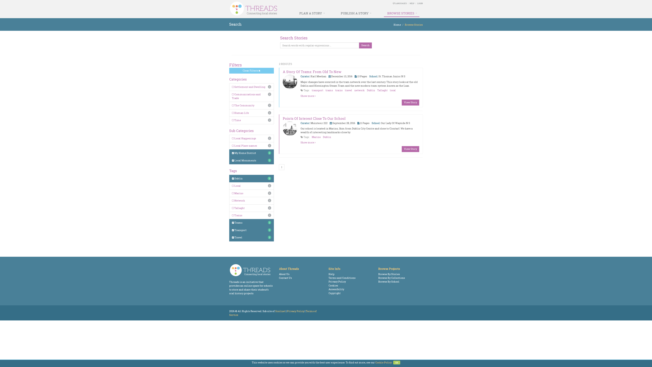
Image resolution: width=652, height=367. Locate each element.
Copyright (335, 293)
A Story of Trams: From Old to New (312, 71)
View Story (410, 102)
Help (412, 3)
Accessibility (336, 289)
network (359, 90)
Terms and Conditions (342, 277)
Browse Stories (400, 13)
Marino (238, 193)
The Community (244, 105)
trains (339, 90)
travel (348, 90)
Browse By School (388, 281)
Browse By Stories (389, 274)
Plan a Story (310, 13)
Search (365, 45)
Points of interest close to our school (314, 118)
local (393, 90)
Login (420, 3)
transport (317, 90)
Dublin (238, 178)
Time (237, 120)
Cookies (333, 285)
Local (237, 185)
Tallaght (239, 208)
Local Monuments (245, 160)
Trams (238, 222)
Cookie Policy (383, 362)
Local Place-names (245, 145)
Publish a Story (355, 13)
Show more (308, 96)
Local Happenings (245, 138)
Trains (238, 215)
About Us (284, 274)
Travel (238, 237)
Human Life (241, 113)
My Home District (245, 153)
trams (329, 90)
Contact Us (285, 277)
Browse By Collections (391, 277)
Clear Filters (250, 70)
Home (397, 24)
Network (239, 200)
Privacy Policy (337, 281)
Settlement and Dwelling (249, 87)
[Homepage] (289, 8)
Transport (240, 230)
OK (396, 362)
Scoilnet (280, 311)
